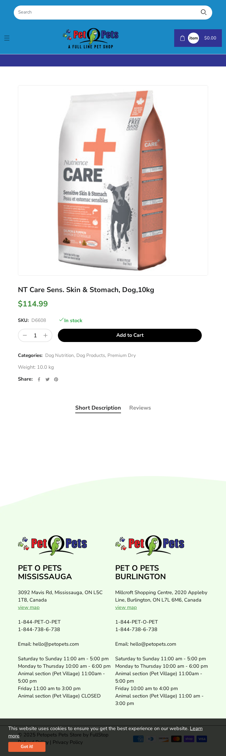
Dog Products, (91, 355)
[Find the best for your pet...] (203, 12)
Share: (25, 379)
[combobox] (113, 13)
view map (29, 607)
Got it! (27, 747)
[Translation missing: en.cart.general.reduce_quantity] (25, 335)
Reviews (140, 408)
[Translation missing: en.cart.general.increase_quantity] (45, 335)
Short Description (98, 408)
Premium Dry (121, 355)
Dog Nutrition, (60, 355)
